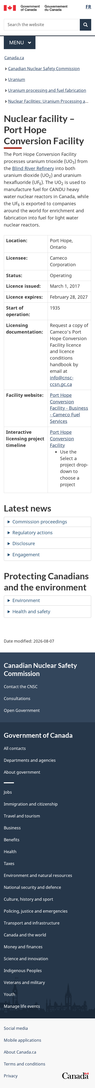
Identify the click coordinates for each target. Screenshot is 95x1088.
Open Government (22, 710)
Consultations (17, 698)
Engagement (26, 554)
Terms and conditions (24, 1064)
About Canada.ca (20, 1052)
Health (10, 851)
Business (12, 828)
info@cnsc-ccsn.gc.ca (61, 381)
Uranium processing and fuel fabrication (47, 90)
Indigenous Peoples (23, 970)
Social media (16, 1028)
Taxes (9, 863)
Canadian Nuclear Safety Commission (44, 68)
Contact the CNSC (20, 686)
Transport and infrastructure (32, 923)
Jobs (8, 792)
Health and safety (31, 611)
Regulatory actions (32, 532)
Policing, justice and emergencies (36, 911)
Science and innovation (26, 958)
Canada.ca (14, 57)
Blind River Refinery (33, 168)
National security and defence (32, 887)
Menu (17, 42)
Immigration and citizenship (31, 804)
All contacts (15, 748)
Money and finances (23, 947)
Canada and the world (25, 935)
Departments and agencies (30, 760)
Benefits (12, 840)
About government (22, 772)
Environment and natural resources (38, 875)
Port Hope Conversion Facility (62, 438)
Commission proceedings (39, 522)
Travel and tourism (22, 816)
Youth (9, 994)
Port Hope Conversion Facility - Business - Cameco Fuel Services (69, 408)
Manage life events (22, 1006)
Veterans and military (24, 982)
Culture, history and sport (28, 899)
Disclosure (23, 543)
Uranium (16, 79)
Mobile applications (22, 1040)
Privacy (10, 1076)
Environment (26, 600)
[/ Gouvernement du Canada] (35, 7)
